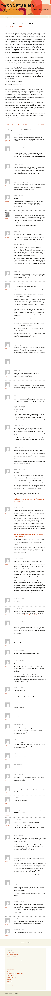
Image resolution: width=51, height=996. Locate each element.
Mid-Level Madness (10, 969)
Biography (9, 958)
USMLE (8, 987)
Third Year (9, 983)
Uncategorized (19, 26)
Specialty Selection (10, 975)
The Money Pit (9, 981)
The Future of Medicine (11, 977)
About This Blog (4, 17)
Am (6, 277)
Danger (12, 17)
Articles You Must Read (11, 956)
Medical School (10, 967)
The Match (9, 979)
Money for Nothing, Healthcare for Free (16, 124)
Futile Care (9, 965)
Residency (9, 971)
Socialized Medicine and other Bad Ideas (15, 973)
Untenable (42, 124)
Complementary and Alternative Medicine (15, 960)
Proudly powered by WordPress (11, 993)
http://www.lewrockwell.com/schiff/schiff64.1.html (25, 614)
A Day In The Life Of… (11, 952)
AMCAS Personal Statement (12, 954)
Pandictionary (24, 17)
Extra (18, 17)
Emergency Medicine (11, 963)
